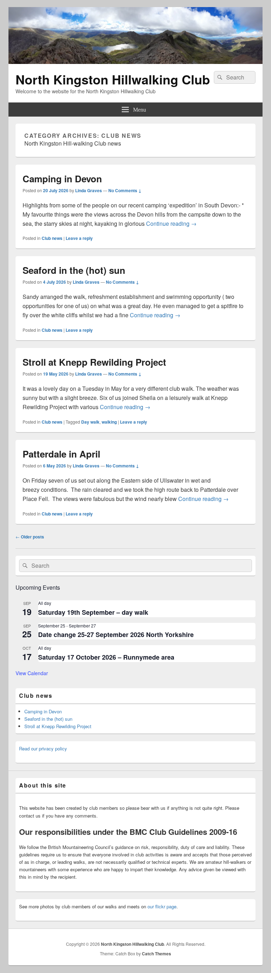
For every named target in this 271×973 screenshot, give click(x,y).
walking (109, 422)
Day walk (90, 422)
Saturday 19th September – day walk (93, 612)
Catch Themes (156, 953)
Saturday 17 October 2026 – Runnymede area (106, 657)
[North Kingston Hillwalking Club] (135, 62)
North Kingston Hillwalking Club (113, 79)
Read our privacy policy (43, 748)
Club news (52, 238)
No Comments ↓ (124, 190)
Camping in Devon (62, 178)
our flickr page (161, 906)
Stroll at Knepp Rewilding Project (94, 361)
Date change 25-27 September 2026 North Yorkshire (116, 634)
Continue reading (171, 223)
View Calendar (32, 673)
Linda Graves (88, 190)
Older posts (30, 536)
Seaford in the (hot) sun (74, 270)
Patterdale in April (61, 453)
